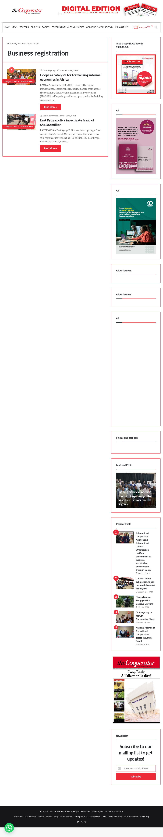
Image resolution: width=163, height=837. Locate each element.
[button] (9, 828)
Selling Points (80, 816)
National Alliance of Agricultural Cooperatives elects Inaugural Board (145, 634)
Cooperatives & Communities (68, 27)
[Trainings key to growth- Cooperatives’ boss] (125, 617)
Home (7, 27)
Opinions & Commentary (99, 27)
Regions (35, 27)
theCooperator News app (136, 816)
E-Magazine (121, 27)
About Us (18, 816)
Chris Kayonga (49, 70)
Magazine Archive (63, 816)
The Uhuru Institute (113, 811)
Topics (45, 27)
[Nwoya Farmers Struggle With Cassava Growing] (125, 601)
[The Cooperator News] (27, 11)
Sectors (24, 27)
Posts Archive (45, 816)
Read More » (50, 107)
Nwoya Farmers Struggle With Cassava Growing (144, 600)
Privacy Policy (115, 816)
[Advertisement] (136, 373)
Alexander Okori (50, 116)
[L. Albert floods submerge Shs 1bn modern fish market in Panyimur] (125, 583)
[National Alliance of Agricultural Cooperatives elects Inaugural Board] (125, 632)
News (15, 27)
